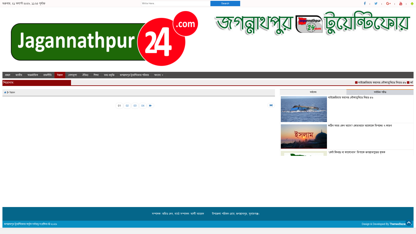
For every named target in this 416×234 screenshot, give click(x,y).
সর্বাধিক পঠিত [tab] (380, 92)
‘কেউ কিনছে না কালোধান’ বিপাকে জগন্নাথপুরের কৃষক (356, 152)
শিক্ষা (96, 75)
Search (225, 3)
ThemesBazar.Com (401, 224)
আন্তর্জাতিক (32, 75)
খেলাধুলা (72, 75)
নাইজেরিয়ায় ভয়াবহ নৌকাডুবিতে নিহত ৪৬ (378, 82)
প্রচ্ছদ (7, 75)
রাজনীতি (47, 75)
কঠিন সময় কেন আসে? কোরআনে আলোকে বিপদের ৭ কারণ (360, 125)
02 (127, 105)
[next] (150, 105)
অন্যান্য (158, 75)
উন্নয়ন (60, 75)
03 (135, 105)
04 (142, 105)
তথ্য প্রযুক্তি (109, 75)
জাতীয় (19, 75)
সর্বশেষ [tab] (313, 92)
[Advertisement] (347, 180)
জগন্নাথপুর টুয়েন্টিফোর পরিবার (134, 75)
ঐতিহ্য (85, 75)
